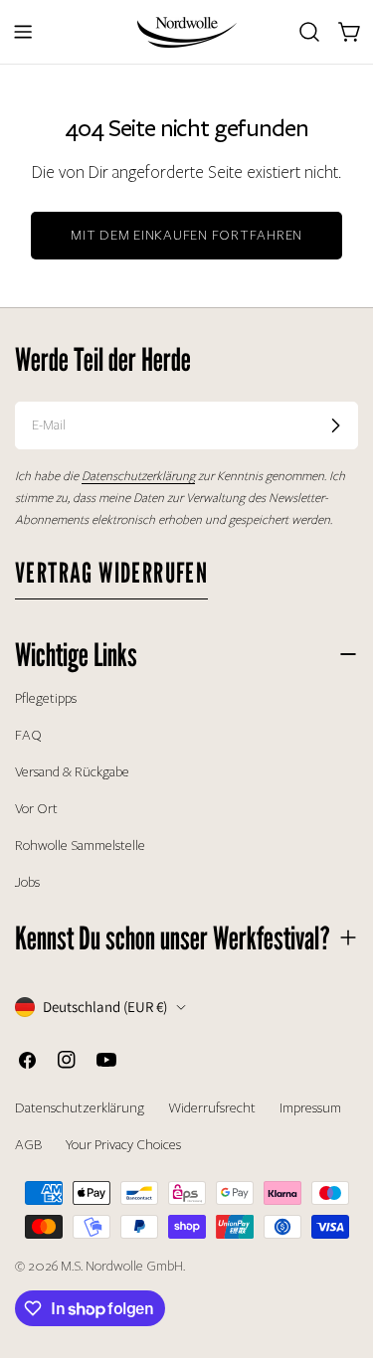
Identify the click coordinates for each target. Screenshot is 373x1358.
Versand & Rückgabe (72, 772)
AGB (28, 1144)
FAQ (28, 735)
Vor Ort (36, 808)
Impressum (310, 1108)
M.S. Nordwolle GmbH (122, 1266)
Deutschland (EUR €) (105, 1006)
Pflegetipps (46, 698)
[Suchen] (309, 32)
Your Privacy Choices (123, 1144)
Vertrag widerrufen (111, 573)
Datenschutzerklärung (79, 1108)
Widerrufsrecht (212, 1108)
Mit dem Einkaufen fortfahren (186, 235)
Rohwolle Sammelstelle (80, 845)
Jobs (27, 882)
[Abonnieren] (335, 425)
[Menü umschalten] (23, 32)
